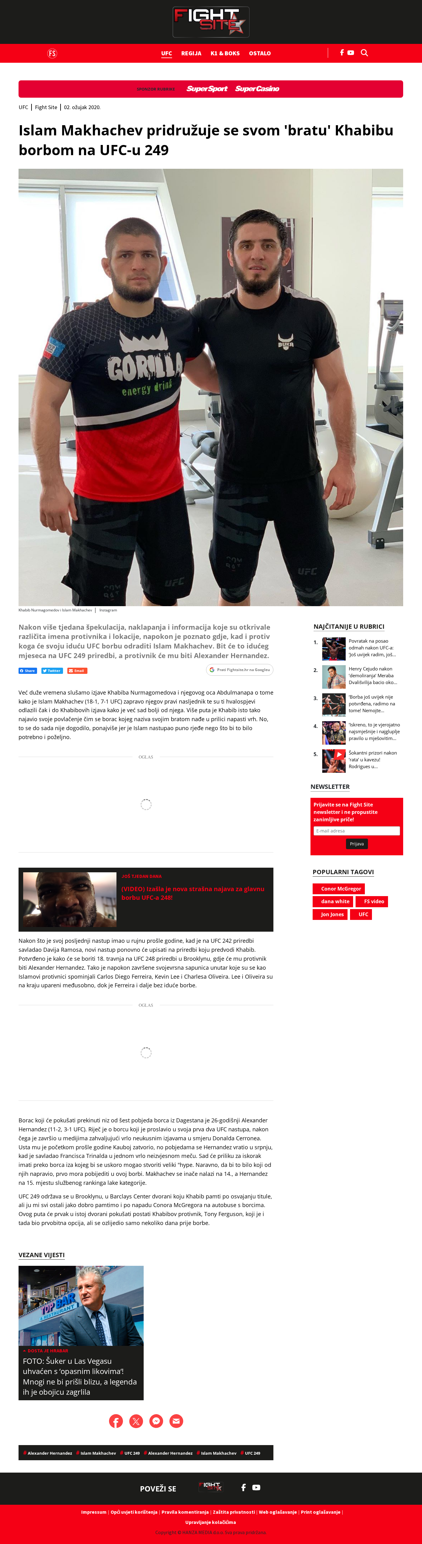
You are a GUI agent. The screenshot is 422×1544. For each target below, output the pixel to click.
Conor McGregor (340, 888)
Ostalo (260, 53)
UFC (166, 53)
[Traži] (362, 52)
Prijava (357, 844)
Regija (191, 53)
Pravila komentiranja (185, 1512)
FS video (373, 901)
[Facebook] (342, 52)
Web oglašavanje (278, 1512)
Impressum (94, 1512)
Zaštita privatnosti (234, 1512)
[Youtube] (352, 52)
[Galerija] (211, 387)
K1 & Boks (225, 53)
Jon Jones (332, 914)
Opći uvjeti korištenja (134, 1512)
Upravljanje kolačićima (210, 1522)
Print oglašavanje (320, 1512)
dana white (334, 901)
